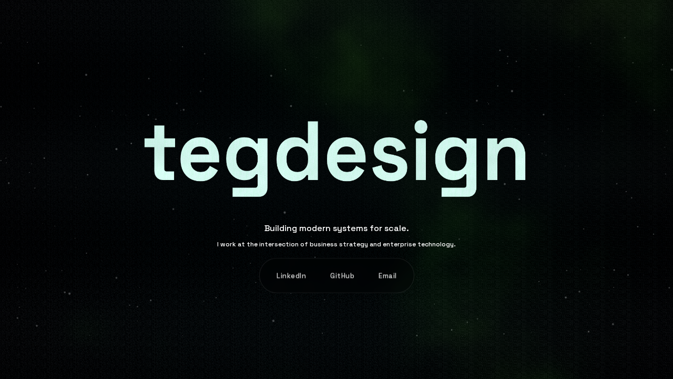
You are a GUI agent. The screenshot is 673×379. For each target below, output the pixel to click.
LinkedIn (291, 275)
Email (388, 275)
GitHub (342, 275)
